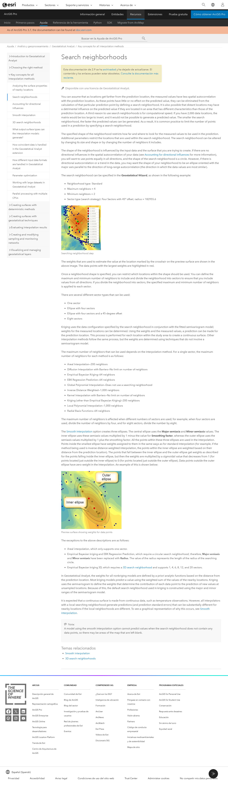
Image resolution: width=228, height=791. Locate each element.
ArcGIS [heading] (35, 685)
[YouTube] (23, 718)
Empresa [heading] (132, 685)
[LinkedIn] (23, 711)
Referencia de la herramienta (70, 22)
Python (97, 22)
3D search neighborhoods (27, 122)
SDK (109, 22)
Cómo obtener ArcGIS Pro (209, 14)
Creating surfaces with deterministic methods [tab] (23, 207)
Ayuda (44, 22)
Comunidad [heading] (70, 685)
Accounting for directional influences (27, 106)
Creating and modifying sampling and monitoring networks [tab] (23, 238)
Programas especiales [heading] (171, 685)
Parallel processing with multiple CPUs (30, 195)
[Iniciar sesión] (222, 5)
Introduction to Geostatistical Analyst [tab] (27, 58)
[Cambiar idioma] (212, 4)
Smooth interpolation (24, 115)
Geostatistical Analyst (63, 46)
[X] (16, 711)
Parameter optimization (25, 175)
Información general (92, 14)
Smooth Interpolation (79, 431)
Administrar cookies (158, 778)
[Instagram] (16, 718)
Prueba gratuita (178, 14)
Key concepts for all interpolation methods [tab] (22, 76)
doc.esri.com (84, 30)
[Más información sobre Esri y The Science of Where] (15, 695)
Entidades (117, 14)
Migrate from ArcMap (131, 22)
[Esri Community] (8, 718)
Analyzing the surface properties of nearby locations (30, 87)
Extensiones (155, 14)
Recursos (135, 14)
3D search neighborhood (137, 567)
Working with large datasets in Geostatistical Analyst (29, 184)
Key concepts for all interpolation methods (101, 46)
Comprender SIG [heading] (104, 685)
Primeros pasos (25, 22)
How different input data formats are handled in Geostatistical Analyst (30, 164)
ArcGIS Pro (10, 14)
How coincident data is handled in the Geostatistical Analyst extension (29, 149)
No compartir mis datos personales (198, 778)
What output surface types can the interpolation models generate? (29, 133)
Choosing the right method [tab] (27, 67)
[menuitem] (45, 696)
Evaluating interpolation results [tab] (29, 227)
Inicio (7, 22)
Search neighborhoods (25, 97)
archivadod (109, 69)
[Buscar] (203, 4)
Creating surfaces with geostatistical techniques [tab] (23, 218)
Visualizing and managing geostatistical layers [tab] (25, 252)
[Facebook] (8, 711)
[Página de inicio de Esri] (9, 5)
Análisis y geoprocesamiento (32, 46)
